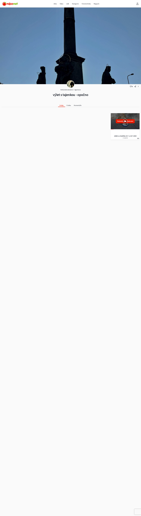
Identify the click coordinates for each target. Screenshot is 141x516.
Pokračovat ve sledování (125, 121)
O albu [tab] (69, 105)
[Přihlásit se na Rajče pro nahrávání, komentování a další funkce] (137, 3)
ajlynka (126, 138)
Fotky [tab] (61, 105)
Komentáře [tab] (77, 105)
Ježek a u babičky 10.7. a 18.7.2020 (125, 136)
